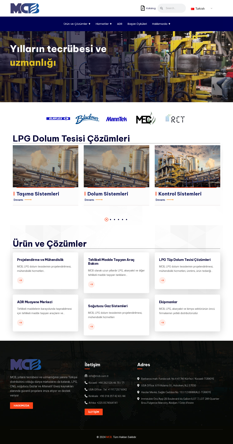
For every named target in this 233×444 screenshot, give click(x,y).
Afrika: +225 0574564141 (103, 402)
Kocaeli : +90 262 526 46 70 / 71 (107, 382)
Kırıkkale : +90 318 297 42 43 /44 (107, 396)
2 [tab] (110, 219)
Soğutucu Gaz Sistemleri (108, 306)
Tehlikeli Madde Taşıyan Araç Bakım (111, 262)
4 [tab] (118, 219)
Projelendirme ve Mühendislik (40, 260)
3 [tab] (114, 219)
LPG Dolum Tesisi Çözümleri (71, 138)
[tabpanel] (45, 175)
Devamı (18, 200)
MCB (109, 437)
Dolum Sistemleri (107, 194)
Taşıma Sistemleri (37, 194)
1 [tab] (106, 219)
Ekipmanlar (168, 302)
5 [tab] (122, 219)
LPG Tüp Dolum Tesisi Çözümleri (184, 260)
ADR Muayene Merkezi (34, 302)
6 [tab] (126, 219)
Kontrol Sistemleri (180, 194)
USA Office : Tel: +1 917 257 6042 (108, 389)
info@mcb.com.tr (99, 376)
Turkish (200, 8)
